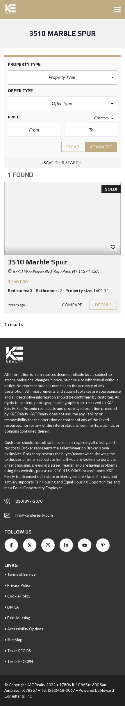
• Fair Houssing (17, 618)
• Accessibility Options (23, 629)
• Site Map (13, 639)
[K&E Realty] (8, 9)
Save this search (63, 162)
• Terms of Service (19, 574)
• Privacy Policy (17, 585)
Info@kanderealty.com (34, 515)
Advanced (101, 146)
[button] (62, 77)
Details (103, 304)
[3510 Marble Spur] (62, 218)
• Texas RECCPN (18, 661)
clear (72, 146)
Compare (72, 304)
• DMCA (11, 607)
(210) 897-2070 (28, 501)
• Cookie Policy (17, 596)
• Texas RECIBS (17, 650)
